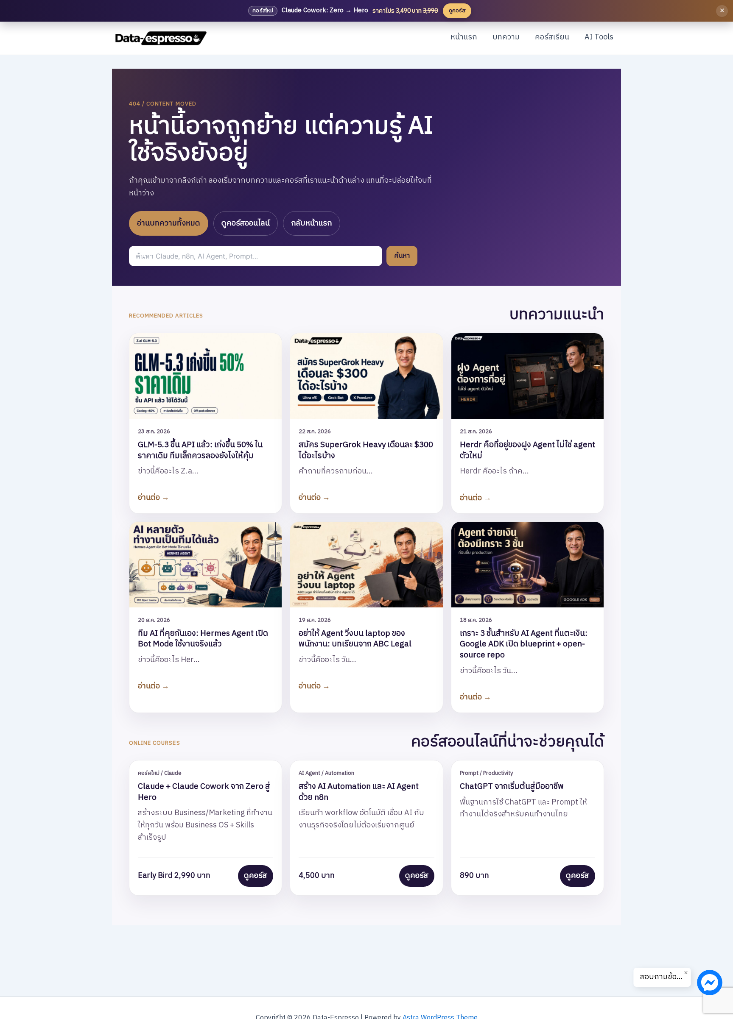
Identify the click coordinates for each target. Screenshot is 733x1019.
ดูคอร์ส (255, 875)
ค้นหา (402, 256)
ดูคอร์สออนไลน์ (245, 223)
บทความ (506, 37)
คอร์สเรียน (552, 37)
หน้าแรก (463, 37)
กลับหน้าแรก (311, 223)
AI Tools (599, 37)
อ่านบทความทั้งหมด (168, 223)
